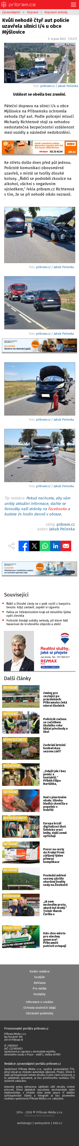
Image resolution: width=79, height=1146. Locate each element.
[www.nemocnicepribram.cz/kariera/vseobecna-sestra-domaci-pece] (39, 345)
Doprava (32, 12)
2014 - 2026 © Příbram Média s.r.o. (39, 1114)
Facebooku (57, 509)
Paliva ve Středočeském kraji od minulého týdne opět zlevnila (36, 614)
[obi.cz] (39, 147)
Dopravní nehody (55, 12)
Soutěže (39, 977)
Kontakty (39, 994)
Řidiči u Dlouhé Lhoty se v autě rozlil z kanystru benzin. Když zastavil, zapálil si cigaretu (36, 605)
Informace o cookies (39, 1002)
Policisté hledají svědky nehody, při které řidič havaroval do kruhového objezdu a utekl (35, 622)
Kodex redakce (39, 971)
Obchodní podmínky (39, 1013)
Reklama (40, 983)
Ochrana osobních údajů (39, 1008)
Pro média (39, 988)
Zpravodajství (11, 12)
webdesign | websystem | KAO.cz (39, 1123)
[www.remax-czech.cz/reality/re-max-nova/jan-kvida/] (39, 651)
